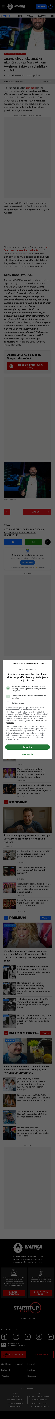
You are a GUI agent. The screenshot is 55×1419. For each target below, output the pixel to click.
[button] (27, 703)
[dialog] (27, 709)
